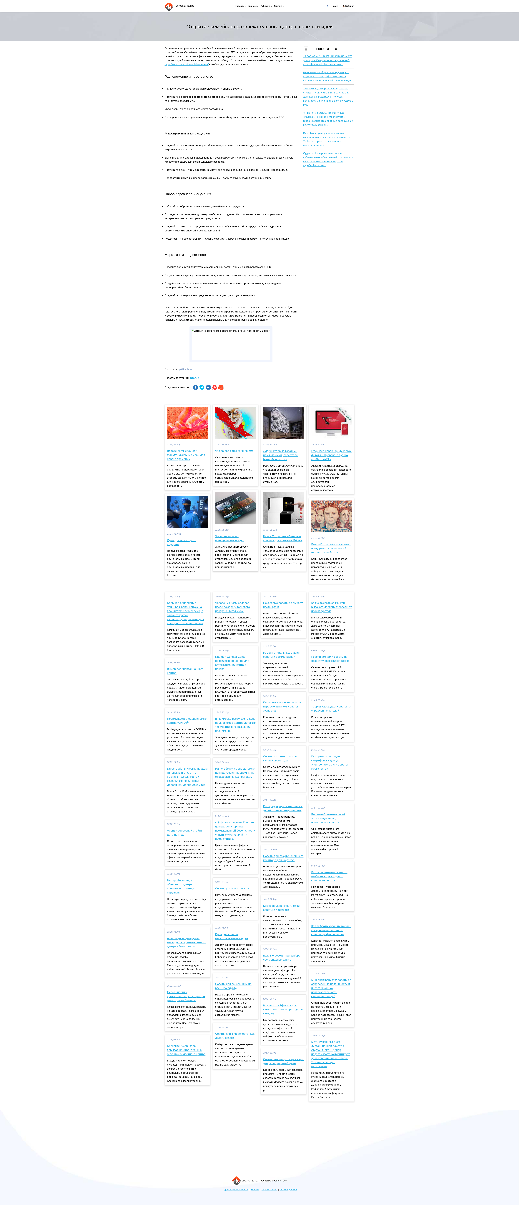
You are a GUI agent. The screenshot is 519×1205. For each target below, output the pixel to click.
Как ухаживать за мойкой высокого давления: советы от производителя (331, 607)
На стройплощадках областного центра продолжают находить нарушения (182, 886)
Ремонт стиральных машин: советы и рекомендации (281, 654)
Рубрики (265, 6)
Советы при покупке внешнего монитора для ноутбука (283, 858)
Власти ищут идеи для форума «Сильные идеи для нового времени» (186, 455)
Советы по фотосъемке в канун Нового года (280, 758)
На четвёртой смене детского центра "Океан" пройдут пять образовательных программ (235, 772)
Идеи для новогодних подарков (181, 542)
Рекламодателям (288, 1189)
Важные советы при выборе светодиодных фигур (281, 957)
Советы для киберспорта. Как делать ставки (234, 1035)
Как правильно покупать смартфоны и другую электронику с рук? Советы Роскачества (329, 762)
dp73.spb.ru (185, 369)
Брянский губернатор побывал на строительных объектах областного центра (186, 1050)
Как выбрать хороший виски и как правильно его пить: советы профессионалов (331, 930)
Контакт (278, 6)
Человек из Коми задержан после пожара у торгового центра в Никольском (233, 607)
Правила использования (236, 1189)
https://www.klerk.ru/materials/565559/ (187, 64)
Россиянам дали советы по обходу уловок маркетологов (330, 658)
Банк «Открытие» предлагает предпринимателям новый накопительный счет (331, 548)
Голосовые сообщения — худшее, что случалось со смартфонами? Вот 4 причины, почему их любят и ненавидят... (328, 76)
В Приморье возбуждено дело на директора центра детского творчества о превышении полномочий (235, 724)
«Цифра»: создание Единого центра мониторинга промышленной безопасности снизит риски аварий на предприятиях (235, 830)
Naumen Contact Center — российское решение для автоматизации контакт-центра (232, 663)
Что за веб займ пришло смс (234, 450)
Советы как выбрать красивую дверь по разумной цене (283, 1061)
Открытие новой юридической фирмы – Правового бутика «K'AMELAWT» (331, 455)
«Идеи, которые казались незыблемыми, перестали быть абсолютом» (280, 455)
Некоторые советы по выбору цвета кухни (283, 605)
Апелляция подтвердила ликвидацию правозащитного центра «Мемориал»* (186, 942)
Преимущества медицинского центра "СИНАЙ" (187, 720)
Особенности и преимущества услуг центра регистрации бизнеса (186, 996)
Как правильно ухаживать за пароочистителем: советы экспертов (282, 706)
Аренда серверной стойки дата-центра (184, 832)
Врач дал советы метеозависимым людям (231, 936)
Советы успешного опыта (232, 888)
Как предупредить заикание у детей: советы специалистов (282, 808)
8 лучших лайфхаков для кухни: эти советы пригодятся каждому (283, 1009)
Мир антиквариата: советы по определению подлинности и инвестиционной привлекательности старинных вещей (331, 988)
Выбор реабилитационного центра (185, 671)
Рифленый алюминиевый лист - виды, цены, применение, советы (328, 818)
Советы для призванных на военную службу (233, 986)
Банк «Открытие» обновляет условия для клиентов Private (282, 538)
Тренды (252, 6)
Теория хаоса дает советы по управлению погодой (331, 708)
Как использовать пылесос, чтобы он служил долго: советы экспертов (329, 876)
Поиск (334, 6)
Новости (239, 6)
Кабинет (349, 6)
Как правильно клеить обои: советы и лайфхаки (281, 907)
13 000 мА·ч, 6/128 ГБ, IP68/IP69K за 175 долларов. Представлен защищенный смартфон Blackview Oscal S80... (327, 60)
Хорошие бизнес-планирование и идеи (229, 538)
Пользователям (269, 1189)
